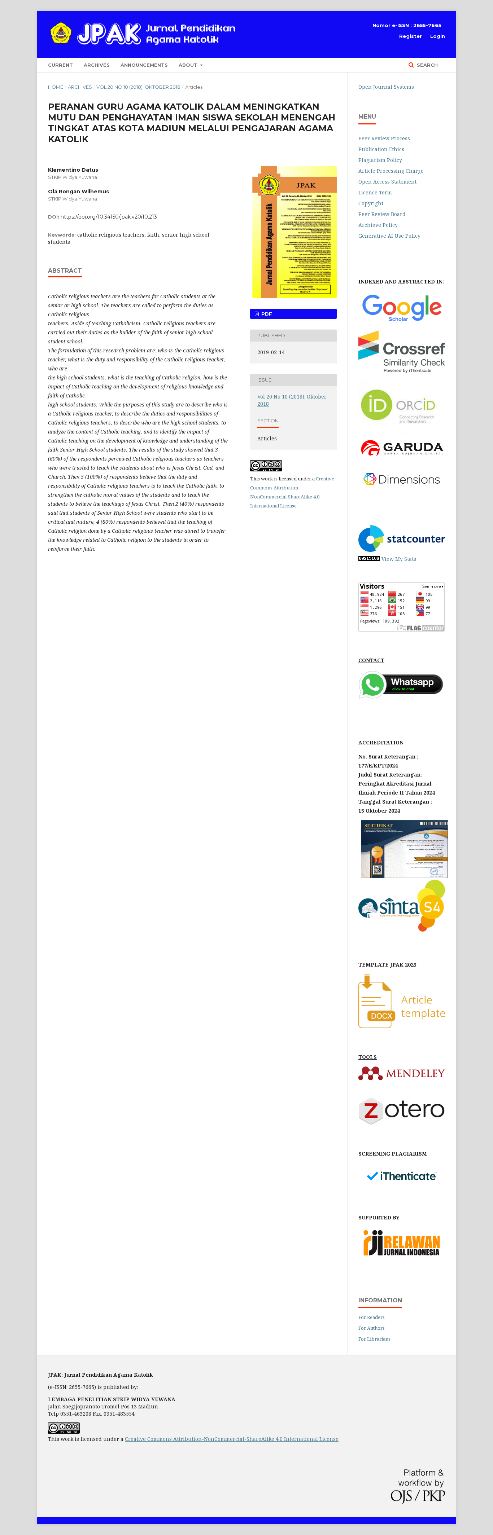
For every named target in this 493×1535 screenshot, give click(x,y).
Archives (97, 65)
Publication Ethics (381, 149)
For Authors (371, 1328)
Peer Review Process (384, 138)
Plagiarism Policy (380, 160)
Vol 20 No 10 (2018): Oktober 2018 (138, 87)
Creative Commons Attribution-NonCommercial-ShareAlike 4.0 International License (232, 1438)
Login (437, 36)
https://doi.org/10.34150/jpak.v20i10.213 (109, 217)
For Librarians (374, 1339)
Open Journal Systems (386, 86)
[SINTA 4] (401, 930)
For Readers (371, 1317)
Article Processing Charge (391, 170)
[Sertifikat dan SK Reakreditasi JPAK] (404, 876)
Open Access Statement (387, 181)
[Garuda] (401, 457)
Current (60, 65)
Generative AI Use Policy (389, 235)
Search (426, 65)
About (189, 65)
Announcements (144, 65)
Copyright (370, 203)
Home (55, 87)
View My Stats (398, 558)
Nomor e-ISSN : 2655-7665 (406, 25)
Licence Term (375, 192)
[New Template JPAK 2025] (401, 1026)
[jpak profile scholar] (401, 322)
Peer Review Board (382, 214)
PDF (266, 314)
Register (410, 36)
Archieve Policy (378, 224)
